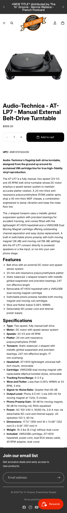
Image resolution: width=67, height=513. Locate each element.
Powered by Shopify (46, 492)
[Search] (12, 23)
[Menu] (4, 23)
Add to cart (47, 137)
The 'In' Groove (27, 492)
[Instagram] (30, 507)
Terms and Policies (33, 499)
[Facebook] (24, 507)
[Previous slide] (4, 7)
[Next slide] (63, 7)
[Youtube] (36, 507)
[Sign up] (59, 477)
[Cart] (63, 23)
